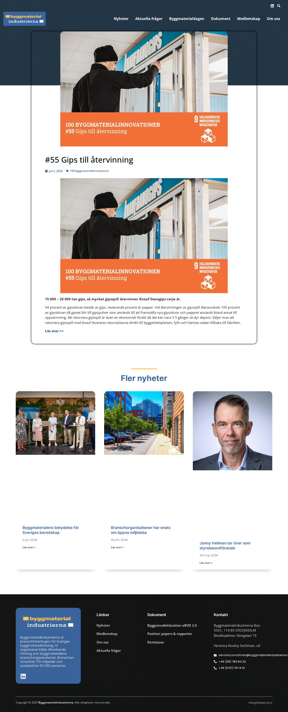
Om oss (273, 18)
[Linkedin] (272, 6)
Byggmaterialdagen (186, 18)
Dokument (220, 18)
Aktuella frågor (148, 18)
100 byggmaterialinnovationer (89, 171)
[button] (278, 5)
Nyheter (121, 18)
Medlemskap (248, 18)
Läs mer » (28, 547)
